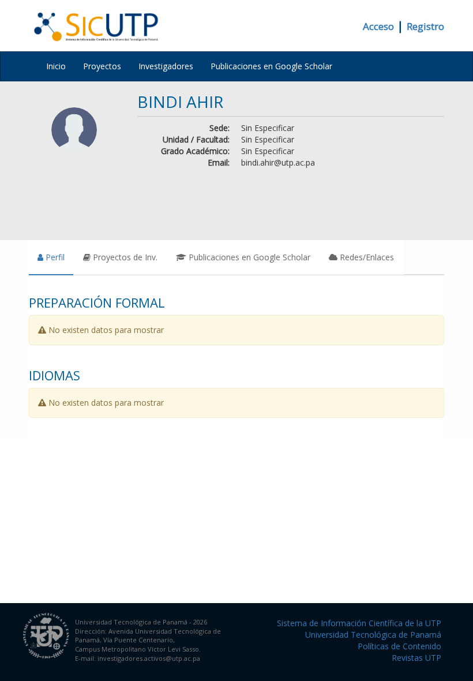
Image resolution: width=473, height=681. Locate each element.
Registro (425, 26)
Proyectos (102, 66)
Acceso (378, 26)
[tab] (51, 257)
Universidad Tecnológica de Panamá (373, 634)
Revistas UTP (416, 657)
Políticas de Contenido (399, 646)
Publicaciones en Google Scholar (271, 66)
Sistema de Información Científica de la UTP (359, 623)
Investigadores (165, 66)
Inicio (56, 66)
